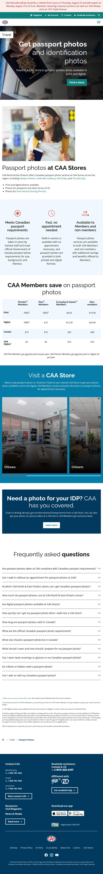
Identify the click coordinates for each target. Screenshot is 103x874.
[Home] (5, 22)
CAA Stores (88, 847)
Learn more (52, 525)
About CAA (65, 847)
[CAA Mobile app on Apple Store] (60, 813)
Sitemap (13, 847)
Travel (12, 739)
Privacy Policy (26, 847)
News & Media (13, 813)
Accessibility (51, 847)
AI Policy (39, 847)
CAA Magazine (13, 808)
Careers (76, 847)
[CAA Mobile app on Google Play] (76, 813)
